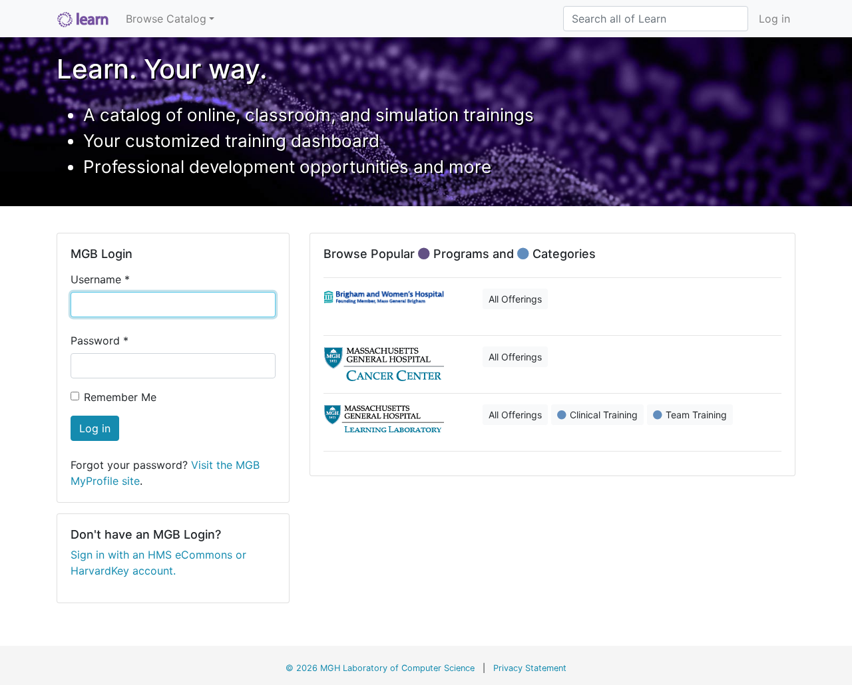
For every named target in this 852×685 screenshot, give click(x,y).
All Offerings (515, 299)
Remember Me (120, 397)
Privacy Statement (529, 668)
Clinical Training (604, 414)
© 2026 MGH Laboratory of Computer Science (380, 668)
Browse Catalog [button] (166, 18)
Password (99, 340)
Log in (774, 18)
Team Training (696, 414)
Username (100, 279)
